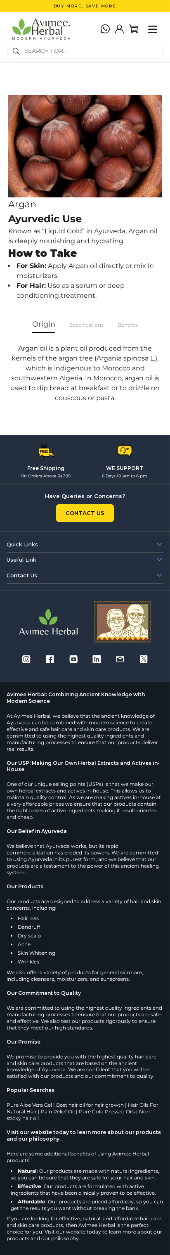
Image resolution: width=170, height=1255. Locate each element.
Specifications (86, 325)
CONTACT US (85, 513)
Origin (43, 324)
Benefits (128, 325)
